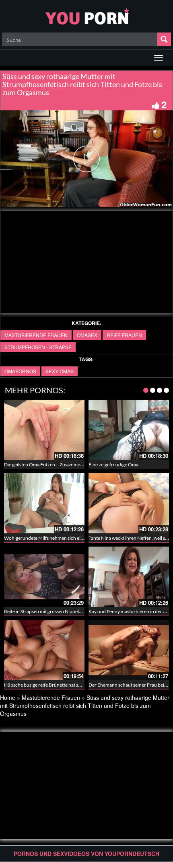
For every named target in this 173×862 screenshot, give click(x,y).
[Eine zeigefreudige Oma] (129, 430)
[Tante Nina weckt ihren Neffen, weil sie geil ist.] (129, 503)
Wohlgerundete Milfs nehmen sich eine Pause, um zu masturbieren (73, 538)
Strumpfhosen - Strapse (38, 347)
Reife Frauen (124, 334)
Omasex (87, 334)
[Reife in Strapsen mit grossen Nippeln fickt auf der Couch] (44, 577)
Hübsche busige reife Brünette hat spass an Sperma (57, 685)
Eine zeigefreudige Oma (113, 464)
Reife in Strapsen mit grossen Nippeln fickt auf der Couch (63, 611)
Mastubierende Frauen (36, 334)
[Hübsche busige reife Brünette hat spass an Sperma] (44, 650)
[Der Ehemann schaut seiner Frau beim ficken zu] (129, 650)
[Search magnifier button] (164, 39)
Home (7, 697)
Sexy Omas (59, 371)
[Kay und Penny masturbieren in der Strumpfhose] (129, 577)
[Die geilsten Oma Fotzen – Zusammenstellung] (44, 430)
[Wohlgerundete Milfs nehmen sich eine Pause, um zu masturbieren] (44, 503)
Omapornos (20, 371)
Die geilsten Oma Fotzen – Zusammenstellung (51, 464)
